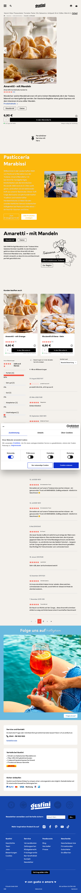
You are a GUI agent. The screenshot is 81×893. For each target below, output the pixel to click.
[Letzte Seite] (51, 621)
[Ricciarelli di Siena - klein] (57, 313)
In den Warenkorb (43, 120)
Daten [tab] (22, 240)
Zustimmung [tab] (14, 433)
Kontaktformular (12, 741)
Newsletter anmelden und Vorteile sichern (24, 816)
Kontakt (27, 859)
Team (8, 846)
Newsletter (28, 862)
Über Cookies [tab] (67, 433)
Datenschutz (38, 889)
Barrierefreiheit (30, 855)
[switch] (30, 457)
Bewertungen (11, 852)
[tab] (10, 240)
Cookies (16, 443)
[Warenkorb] (76, 6)
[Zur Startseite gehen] (40, 6)
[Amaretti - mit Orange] (21, 313)
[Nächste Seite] (47, 621)
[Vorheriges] (5, 50)
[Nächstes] (55, 50)
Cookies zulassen (66, 465)
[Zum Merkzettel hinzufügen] (52, 80)
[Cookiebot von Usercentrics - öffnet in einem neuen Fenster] (70, 426)
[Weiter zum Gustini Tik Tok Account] (68, 826)
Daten (22, 108)
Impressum (16, 445)
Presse (45, 849)
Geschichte (10, 843)
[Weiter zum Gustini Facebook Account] (50, 826)
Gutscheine (65, 849)
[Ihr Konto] (71, 6)
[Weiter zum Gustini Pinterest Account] (56, 826)
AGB (5, 889)
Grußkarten (66, 852)
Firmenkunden (67, 846)
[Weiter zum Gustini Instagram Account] (44, 826)
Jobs (8, 849)
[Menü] (5, 6)
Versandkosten (30, 843)
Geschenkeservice (68, 843)
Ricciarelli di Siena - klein (53, 336)
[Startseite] (4, 15)
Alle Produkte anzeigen (29, 216)
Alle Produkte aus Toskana (53, 260)
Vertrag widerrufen (40, 872)
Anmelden (72, 817)
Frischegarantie (30, 852)
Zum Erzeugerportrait (11, 216)
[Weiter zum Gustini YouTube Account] (62, 826)
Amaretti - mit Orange (15, 336)
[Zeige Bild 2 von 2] (31, 82)
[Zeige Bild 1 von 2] (28, 82)
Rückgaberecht (30, 849)
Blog (44, 843)
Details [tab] (40, 433)
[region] (30, 50)
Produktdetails (10, 103)
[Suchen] (11, 6)
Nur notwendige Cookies (40, 465)
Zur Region (47, 265)
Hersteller (46, 846)
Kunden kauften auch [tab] (13, 290)
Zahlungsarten (30, 846)
